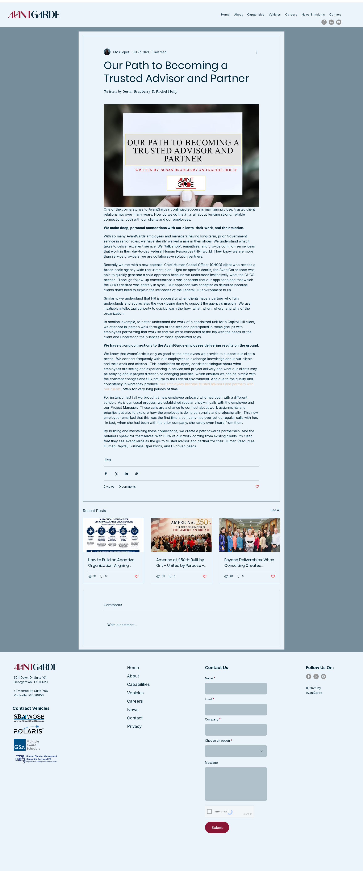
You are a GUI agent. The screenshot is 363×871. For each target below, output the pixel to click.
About (133, 675)
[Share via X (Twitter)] (116, 473)
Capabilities (138, 684)
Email (208, 699)
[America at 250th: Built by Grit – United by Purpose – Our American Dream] (181, 535)
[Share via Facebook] (106, 473)
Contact (135, 717)
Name (209, 678)
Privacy (134, 726)
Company (211, 719)
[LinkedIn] (331, 22)
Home (133, 667)
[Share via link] (137, 473)
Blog (108, 459)
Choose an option (217, 740)
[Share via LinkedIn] (126, 473)
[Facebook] (324, 22)
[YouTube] (338, 22)
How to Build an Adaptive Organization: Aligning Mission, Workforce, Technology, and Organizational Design (111, 562)
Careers (135, 701)
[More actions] (256, 51)
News (132, 709)
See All (275, 510)
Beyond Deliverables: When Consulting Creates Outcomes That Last (249, 562)
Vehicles (135, 692)
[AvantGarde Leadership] (249, 535)
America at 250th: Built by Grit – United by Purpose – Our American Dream (180, 562)
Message (211, 762)
